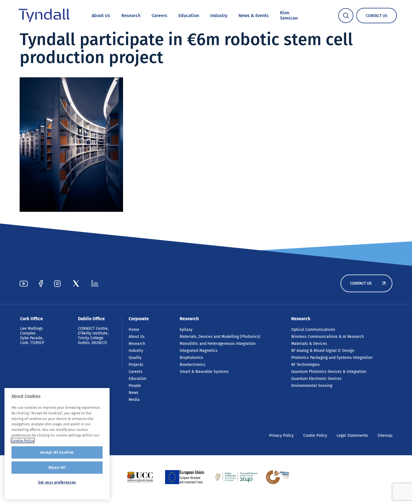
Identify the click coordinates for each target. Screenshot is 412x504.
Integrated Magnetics (198, 350)
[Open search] (345, 15)
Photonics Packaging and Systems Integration (331, 357)
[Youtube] (24, 283)
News (133, 392)
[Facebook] (41, 283)
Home (134, 329)
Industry (218, 15)
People (135, 385)
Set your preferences (57, 482)
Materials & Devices (309, 343)
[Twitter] (76, 283)
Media (134, 399)
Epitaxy (186, 329)
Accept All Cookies (57, 452)
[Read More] (140, 477)
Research (130, 15)
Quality (135, 357)
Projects (136, 364)
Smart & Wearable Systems (204, 371)
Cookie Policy (315, 435)
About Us (101, 15)
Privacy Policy (281, 435)
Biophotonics (191, 357)
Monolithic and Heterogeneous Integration (218, 343)
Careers (159, 15)
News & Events (254, 15)
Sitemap (385, 435)
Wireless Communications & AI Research (327, 336)
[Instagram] (57, 283)
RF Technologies (305, 364)
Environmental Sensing (311, 385)
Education (189, 15)
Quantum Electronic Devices (316, 378)
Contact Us (361, 283)
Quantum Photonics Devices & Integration (328, 371)
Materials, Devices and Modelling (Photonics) (220, 336)
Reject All (57, 467)
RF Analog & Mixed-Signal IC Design (322, 350)
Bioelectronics (192, 364)
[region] (57, 444)
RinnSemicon (289, 15)
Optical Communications (313, 329)
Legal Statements (352, 435)
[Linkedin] (94, 283)
